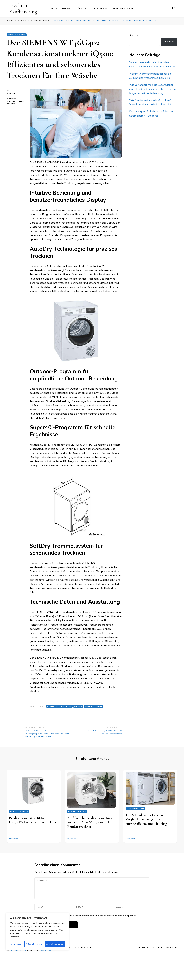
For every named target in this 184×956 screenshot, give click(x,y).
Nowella (11, 93)
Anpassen (16, 944)
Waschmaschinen (123, 8)
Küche (80, 8)
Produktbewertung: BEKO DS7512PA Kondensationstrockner (32, 820)
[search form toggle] (173, 8)
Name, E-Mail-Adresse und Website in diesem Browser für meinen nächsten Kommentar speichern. (87, 915)
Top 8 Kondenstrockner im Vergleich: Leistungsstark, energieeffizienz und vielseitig (146, 819)
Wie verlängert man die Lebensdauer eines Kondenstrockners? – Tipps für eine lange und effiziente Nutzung (153, 89)
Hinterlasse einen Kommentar (16, 102)
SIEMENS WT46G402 (93, 706)
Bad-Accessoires (60, 8)
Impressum (142, 947)
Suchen (133, 35)
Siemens (78, 706)
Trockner (98, 8)
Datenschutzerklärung (164, 947)
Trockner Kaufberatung (23, 8)
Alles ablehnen (34, 944)
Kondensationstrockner (59, 706)
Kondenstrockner (17, 35)
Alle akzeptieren (55, 944)
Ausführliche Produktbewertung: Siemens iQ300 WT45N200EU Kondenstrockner (90, 822)
